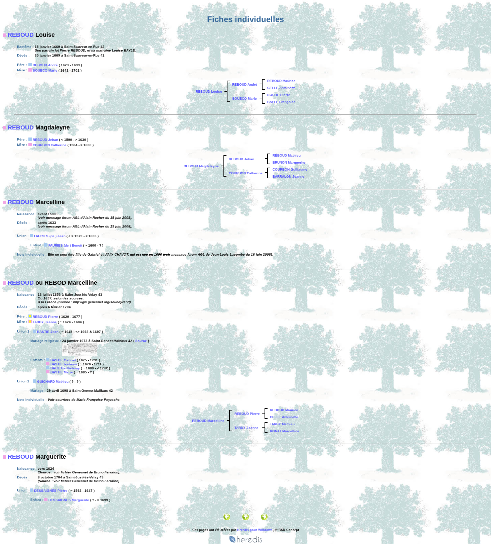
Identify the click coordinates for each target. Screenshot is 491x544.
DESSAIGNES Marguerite (68, 500)
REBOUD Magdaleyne (201, 166)
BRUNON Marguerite (289, 162)
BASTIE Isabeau (63, 364)
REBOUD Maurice (281, 81)
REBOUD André (45, 65)
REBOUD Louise (209, 91)
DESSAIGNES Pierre (50, 490)
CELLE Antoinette (281, 88)
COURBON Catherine (49, 145)
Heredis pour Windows (254, 530)
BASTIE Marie (61, 372)
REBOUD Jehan (45, 140)
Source (141, 341)
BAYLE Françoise (281, 102)
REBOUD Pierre (45, 317)
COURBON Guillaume (290, 169)
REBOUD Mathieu (287, 155)
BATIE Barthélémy (65, 368)
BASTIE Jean (47, 332)
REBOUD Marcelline (208, 421)
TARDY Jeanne (45, 322)
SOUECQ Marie (45, 70)
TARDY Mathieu (282, 424)
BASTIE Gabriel (63, 360)
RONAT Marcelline (284, 431)
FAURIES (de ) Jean (49, 236)
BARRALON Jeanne (288, 176)
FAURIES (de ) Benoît (65, 245)
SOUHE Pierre (278, 95)
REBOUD (21, 34)
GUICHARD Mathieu (52, 381)
